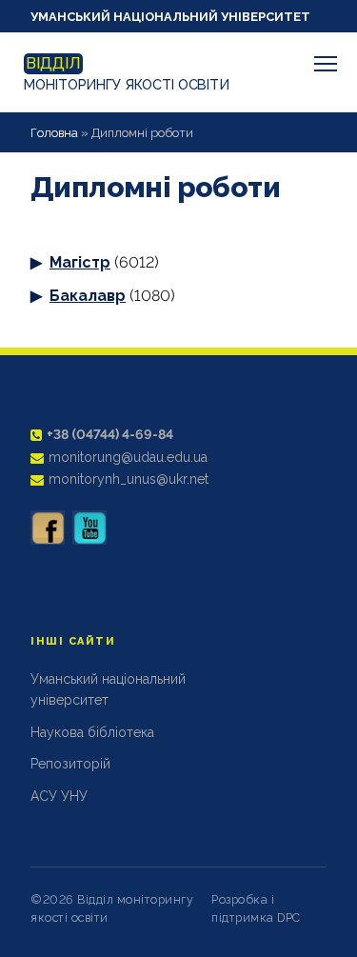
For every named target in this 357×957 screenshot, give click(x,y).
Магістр (80, 262)
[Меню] (326, 64)
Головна (54, 133)
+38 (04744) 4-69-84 (110, 434)
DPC (289, 917)
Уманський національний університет (170, 17)
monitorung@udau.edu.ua (128, 457)
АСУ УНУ (59, 796)
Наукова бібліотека (92, 732)
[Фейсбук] (47, 527)
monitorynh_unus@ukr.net (128, 479)
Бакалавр (88, 296)
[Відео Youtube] (89, 527)
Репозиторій (70, 763)
